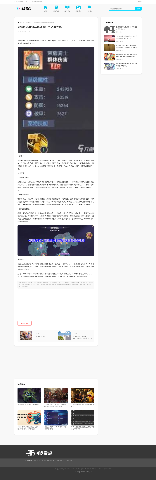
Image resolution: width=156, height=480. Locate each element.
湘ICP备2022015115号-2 (83, 472)
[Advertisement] (56, 306)
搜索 (138, 9)
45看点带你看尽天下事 (20, 2)
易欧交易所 (60, 460)
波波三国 (37, 460)
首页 (21, 22)
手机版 (140, 2)
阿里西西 (69, 460)
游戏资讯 (28, 22)
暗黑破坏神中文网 (48, 460)
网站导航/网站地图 (37, 2)
